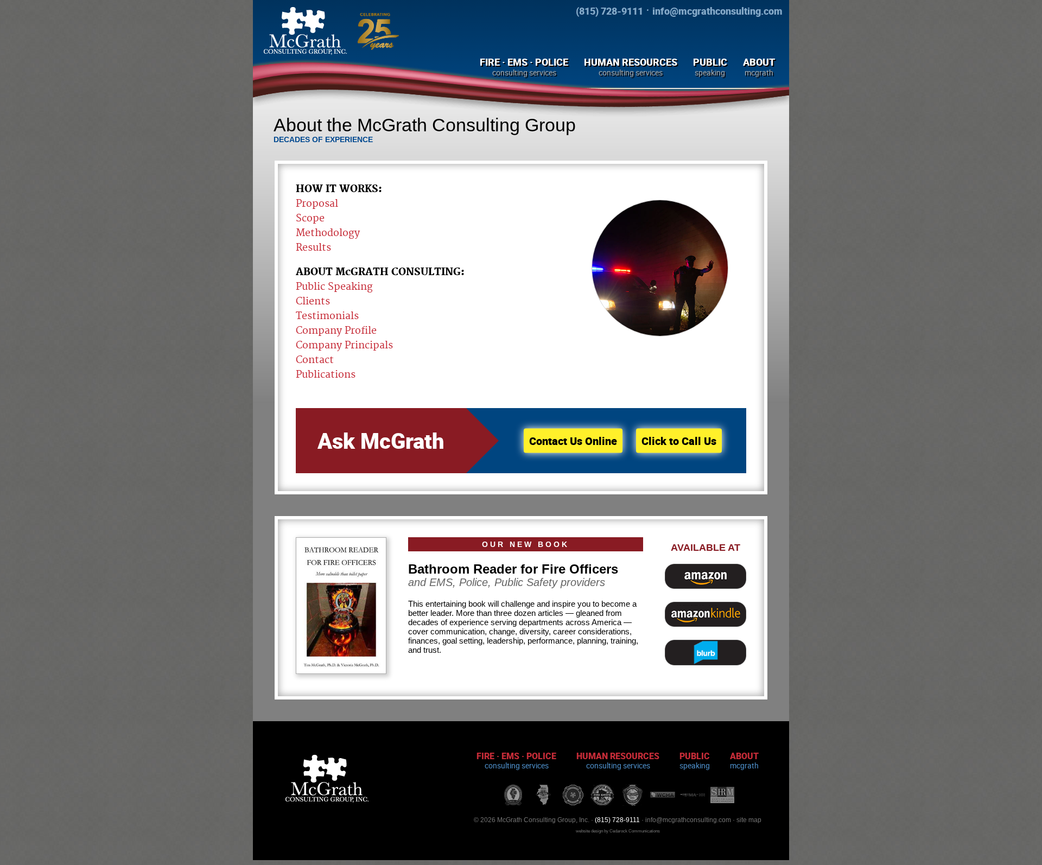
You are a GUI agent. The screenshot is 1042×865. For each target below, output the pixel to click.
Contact (315, 360)
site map (748, 820)
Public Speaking (334, 287)
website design (589, 831)
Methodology (328, 233)
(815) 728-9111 (609, 10)
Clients (313, 301)
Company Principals (344, 345)
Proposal (317, 204)
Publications (325, 374)
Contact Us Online (573, 441)
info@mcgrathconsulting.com (717, 10)
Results (313, 247)
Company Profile (336, 331)
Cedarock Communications (634, 831)
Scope (310, 218)
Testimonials (327, 316)
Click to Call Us (678, 441)
